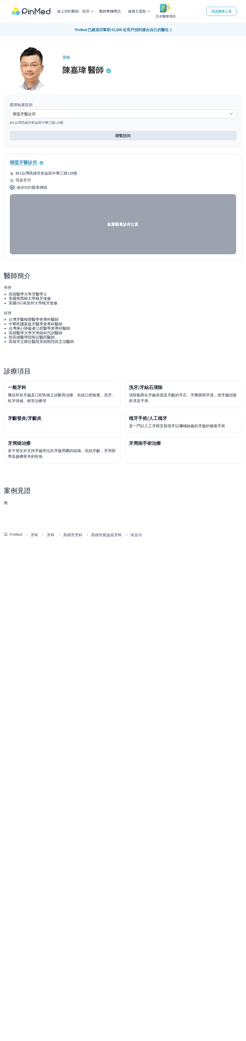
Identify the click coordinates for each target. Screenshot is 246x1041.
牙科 (34, 535)
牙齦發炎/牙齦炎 (25, 418)
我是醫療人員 (221, 11)
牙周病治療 (19, 443)
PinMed (16, 534)
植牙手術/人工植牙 (148, 418)
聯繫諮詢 (123, 135)
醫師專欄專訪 (110, 11)
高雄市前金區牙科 (106, 535)
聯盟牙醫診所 (23, 162)
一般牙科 (17, 387)
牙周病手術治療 (145, 443)
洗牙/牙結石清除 (146, 387)
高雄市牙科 (72, 535)
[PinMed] (31, 11)
